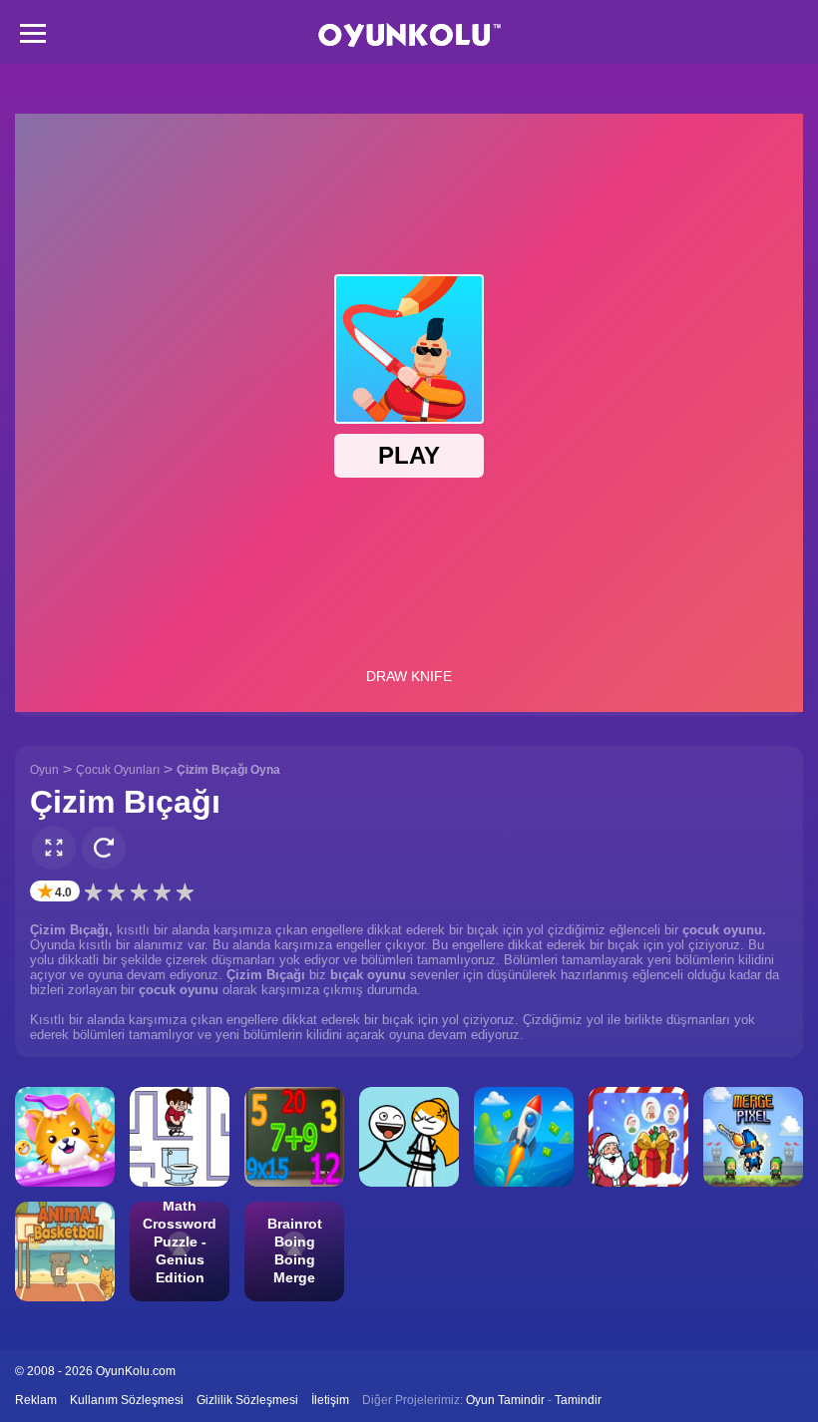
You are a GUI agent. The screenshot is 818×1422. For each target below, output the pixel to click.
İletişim (330, 1400)
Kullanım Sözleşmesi (127, 1400)
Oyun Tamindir (505, 1400)
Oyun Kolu (409, 35)
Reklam (36, 1400)
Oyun (44, 770)
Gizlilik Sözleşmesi (247, 1400)
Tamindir (578, 1400)
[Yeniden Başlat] (104, 848)
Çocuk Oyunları (118, 770)
